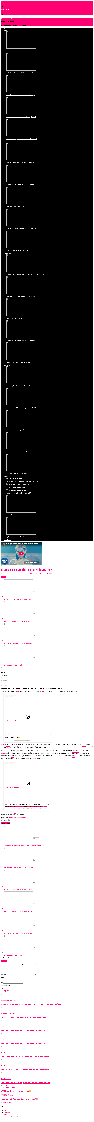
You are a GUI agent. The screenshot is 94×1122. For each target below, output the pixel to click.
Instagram (16, 720)
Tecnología (6, 477)
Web (2, 982)
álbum (46, 691)
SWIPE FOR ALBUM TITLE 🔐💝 (12, 737)
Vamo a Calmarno (5, 685)
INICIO (5, 4)
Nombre (3, 977)
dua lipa (16, 817)
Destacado (11, 817)
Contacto (6, 6)
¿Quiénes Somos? (8, 5)
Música (5, 30)
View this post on (9, 720)
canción (4, 744)
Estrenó (20, 817)
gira (57, 753)
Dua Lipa (16, 691)
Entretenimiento (7, 253)
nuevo (43, 691)
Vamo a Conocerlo (7, 540)
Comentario (4, 974)
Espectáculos (6, 142)
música (77, 750)
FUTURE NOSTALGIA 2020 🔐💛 (22, 740)
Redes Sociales (7, 365)
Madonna (3, 753)
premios (84, 746)
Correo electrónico (5, 980)
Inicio (5, 28)
